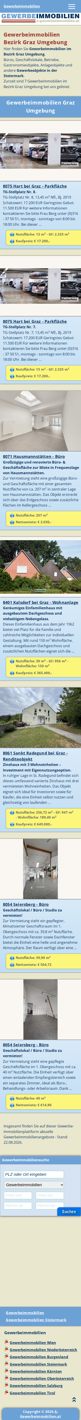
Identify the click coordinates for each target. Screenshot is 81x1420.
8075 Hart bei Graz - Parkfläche (35, 186)
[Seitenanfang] (74, 1400)
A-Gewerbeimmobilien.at (40, 1414)
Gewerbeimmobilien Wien (33, 1342)
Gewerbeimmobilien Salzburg (36, 1385)
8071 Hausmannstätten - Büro (34, 456)
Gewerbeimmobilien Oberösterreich (42, 1378)
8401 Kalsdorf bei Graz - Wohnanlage (40, 602)
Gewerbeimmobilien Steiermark (36, 1319)
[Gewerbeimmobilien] (40, 22)
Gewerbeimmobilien (22, 6)
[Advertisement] (40, 1260)
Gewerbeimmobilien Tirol (32, 1393)
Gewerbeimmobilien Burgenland (39, 1356)
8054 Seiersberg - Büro (26, 904)
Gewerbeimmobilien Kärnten (36, 1371)
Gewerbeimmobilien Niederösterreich (43, 1349)
